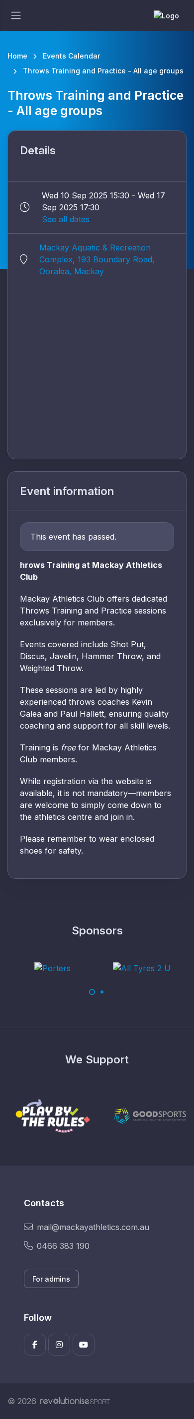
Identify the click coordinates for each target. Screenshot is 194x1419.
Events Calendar (71, 56)
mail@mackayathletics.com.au (93, 1227)
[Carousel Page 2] (102, 992)
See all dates (66, 219)
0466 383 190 (63, 1246)
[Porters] (52, 967)
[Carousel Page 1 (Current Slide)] (92, 992)
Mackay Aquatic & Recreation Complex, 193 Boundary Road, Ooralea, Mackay (97, 259)
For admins (51, 1279)
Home (17, 56)
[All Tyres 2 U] (142, 967)
